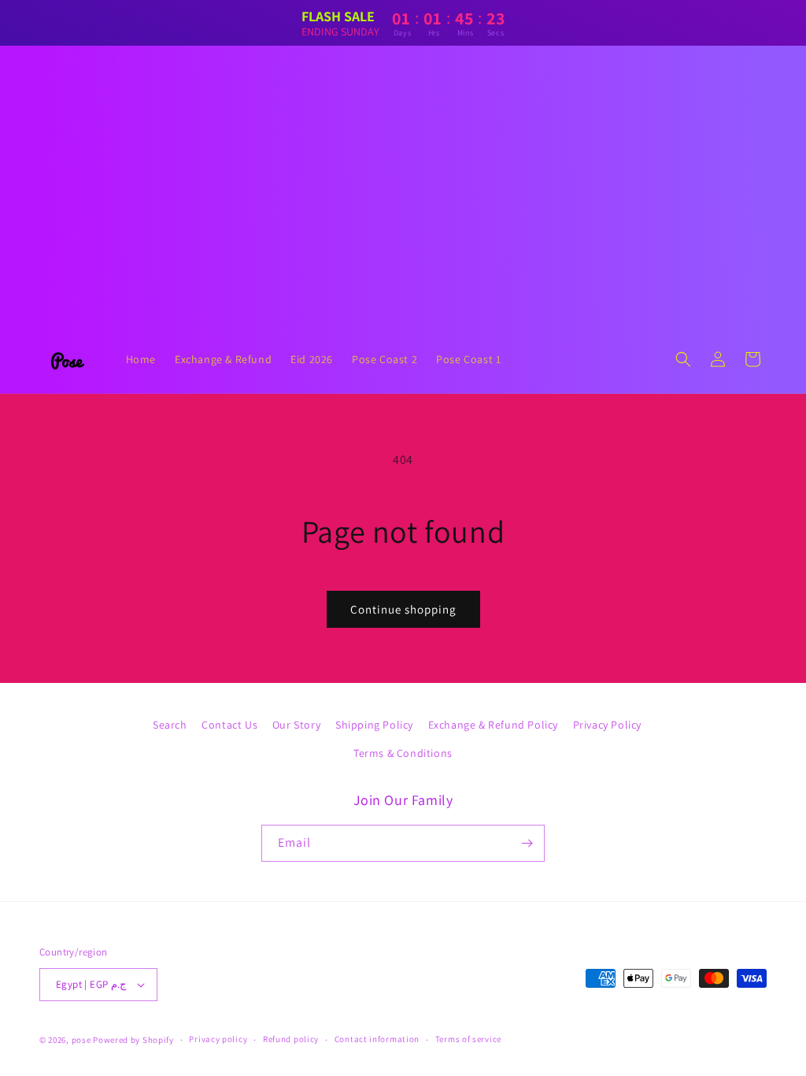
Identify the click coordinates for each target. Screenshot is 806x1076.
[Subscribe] (526, 843)
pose (81, 1039)
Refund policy (291, 1038)
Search (170, 725)
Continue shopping (403, 609)
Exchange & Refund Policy (493, 725)
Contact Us (229, 725)
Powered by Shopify (133, 1039)
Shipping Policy (374, 725)
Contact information (377, 1038)
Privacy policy (218, 1038)
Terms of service (468, 1038)
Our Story (296, 725)
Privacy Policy (607, 725)
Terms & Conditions (403, 753)
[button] (683, 359)
